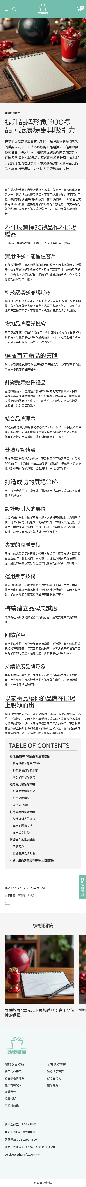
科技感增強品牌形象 (25, 770)
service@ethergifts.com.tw (22, 1154)
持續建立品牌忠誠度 (22, 840)
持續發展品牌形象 (24, 853)
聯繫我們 (10, 1092)
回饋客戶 (18, 846)
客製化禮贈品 (12, 113)
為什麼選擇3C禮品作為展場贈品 (40, 230)
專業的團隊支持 (22, 826)
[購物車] (79, 9)
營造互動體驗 (21, 805)
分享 (7, 903)
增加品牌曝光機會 (24, 777)
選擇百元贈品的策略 (31, 355)
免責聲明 (10, 1098)
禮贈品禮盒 (54, 1078)
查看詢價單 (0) (83, 887)
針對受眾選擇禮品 (24, 791)
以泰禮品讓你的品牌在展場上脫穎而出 (40, 701)
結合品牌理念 (21, 798)
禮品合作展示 (13, 1071)
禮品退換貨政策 (14, 1078)
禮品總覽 (52, 1085)
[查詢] (14, 9)
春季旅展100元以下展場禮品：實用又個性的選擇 (39, 1013)
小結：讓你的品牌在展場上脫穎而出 (32, 860)
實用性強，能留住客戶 (27, 763)
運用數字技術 (21, 833)
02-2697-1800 (28, 1139)
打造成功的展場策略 (22, 812)
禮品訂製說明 (13, 1085)
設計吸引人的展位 (24, 819)
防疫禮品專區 (55, 1071)
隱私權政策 (12, 1105)
